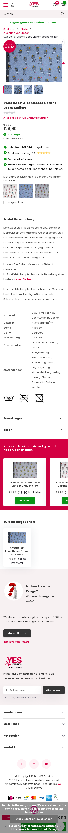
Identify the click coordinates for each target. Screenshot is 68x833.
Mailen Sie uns (17, 633)
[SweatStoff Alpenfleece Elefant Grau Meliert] (42, 191)
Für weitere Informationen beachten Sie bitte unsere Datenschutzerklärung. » (35, 827)
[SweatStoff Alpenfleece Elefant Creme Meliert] (10, 191)
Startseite (9, 29)
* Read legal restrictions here (19, 697)
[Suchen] (62, 14)
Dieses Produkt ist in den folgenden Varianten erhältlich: (32, 178)
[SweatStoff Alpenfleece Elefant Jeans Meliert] (26, 191)
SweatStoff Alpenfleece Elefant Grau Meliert (24, 484)
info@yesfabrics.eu (16, 642)
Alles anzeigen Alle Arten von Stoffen (25, 118)
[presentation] (4, 63)
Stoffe (24, 29)
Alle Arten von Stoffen (16, 33)
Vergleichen (15, 202)
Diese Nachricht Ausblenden (34, 819)
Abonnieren (53, 690)
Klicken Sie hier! (23, 279)
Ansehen (24, 500)
